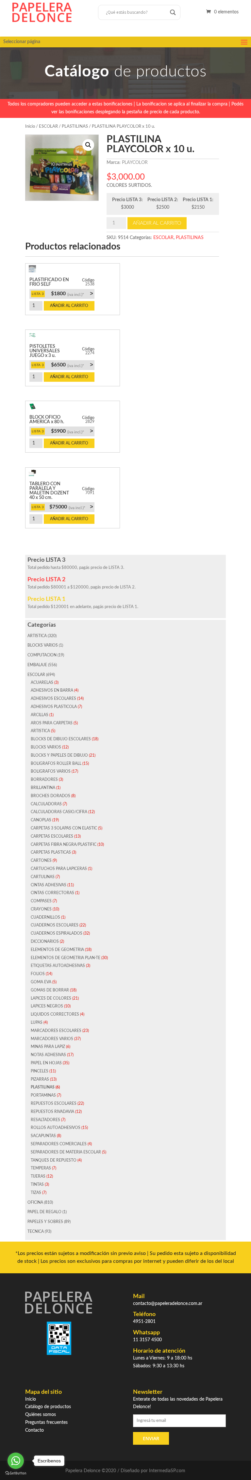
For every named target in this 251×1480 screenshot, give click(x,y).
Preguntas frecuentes (46, 1422)
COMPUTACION (42, 655)
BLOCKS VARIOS (42, 645)
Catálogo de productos (48, 1407)
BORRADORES (44, 779)
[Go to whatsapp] (16, 1461)
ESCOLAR (48, 126)
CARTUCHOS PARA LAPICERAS (59, 869)
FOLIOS (38, 974)
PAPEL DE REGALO (44, 1212)
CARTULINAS (43, 877)
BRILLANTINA (43, 788)
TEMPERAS (41, 1168)
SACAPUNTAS (43, 1136)
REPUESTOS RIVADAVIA (52, 1112)
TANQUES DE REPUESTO (53, 1160)
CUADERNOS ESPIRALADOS (56, 933)
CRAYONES (41, 909)
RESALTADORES (45, 1120)
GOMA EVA (41, 982)
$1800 (72, 294)
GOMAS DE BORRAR (50, 990)
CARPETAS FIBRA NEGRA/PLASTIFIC (63, 844)
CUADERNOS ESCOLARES (54, 925)
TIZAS (36, 1193)
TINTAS (37, 1184)
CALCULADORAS (46, 804)
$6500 (72, 365)
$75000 (71, 507)
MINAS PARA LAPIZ (48, 1047)
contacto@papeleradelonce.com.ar (167, 1303)
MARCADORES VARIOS (52, 1039)
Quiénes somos (40, 1414)
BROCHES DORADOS (50, 796)
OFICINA (35, 1202)
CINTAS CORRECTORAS (52, 893)
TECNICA (35, 1231)
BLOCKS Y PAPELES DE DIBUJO (59, 755)
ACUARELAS (42, 682)
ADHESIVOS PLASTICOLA (54, 707)
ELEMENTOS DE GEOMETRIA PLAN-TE (65, 958)
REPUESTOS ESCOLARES (53, 1103)
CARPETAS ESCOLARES (52, 836)
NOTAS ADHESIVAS (48, 1055)
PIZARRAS (40, 1079)
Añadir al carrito (157, 223)
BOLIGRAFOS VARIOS (51, 771)
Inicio (30, 126)
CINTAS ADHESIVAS (48, 885)
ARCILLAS (39, 715)
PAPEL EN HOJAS (46, 1063)
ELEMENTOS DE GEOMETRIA (57, 950)
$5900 (72, 431)
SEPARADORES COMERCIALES (59, 1144)
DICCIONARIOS (45, 941)
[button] (88, 145)
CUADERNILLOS (45, 917)
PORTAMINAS (43, 1095)
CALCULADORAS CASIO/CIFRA (59, 812)
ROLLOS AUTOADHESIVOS (55, 1128)
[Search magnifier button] (172, 12)
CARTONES (41, 860)
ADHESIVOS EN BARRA (52, 690)
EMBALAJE (37, 665)
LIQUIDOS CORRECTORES (55, 1014)
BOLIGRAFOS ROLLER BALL (56, 763)
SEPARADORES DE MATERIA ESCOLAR (66, 1152)
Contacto (34, 1430)
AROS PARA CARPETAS (52, 723)
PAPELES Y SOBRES (45, 1222)
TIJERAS (38, 1176)
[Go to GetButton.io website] (15, 1473)
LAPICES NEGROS (47, 1006)
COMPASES (41, 901)
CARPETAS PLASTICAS (51, 852)
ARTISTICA (37, 636)
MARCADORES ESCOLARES (56, 1031)
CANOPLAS (41, 820)
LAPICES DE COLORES (51, 998)
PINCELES (39, 1071)
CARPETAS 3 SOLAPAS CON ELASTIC (64, 828)
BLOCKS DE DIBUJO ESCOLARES (61, 739)
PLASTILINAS (75, 126)
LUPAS (36, 1022)
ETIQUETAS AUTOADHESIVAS (58, 966)
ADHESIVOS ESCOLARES (53, 698)
